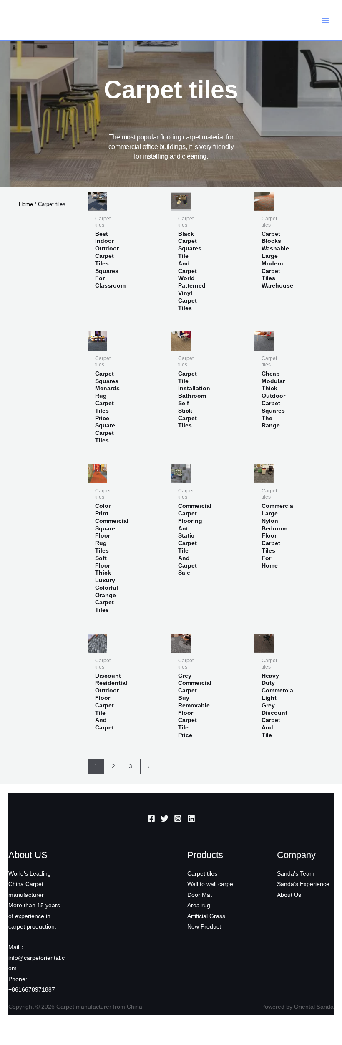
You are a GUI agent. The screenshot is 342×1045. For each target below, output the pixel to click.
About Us (289, 895)
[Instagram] (178, 819)
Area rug (198, 905)
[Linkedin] (191, 819)
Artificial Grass (206, 916)
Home (26, 204)
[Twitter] (164, 819)
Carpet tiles (202, 874)
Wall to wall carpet (211, 884)
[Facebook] (151, 819)
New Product (204, 927)
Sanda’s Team (295, 874)
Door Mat (199, 895)
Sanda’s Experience (303, 884)
